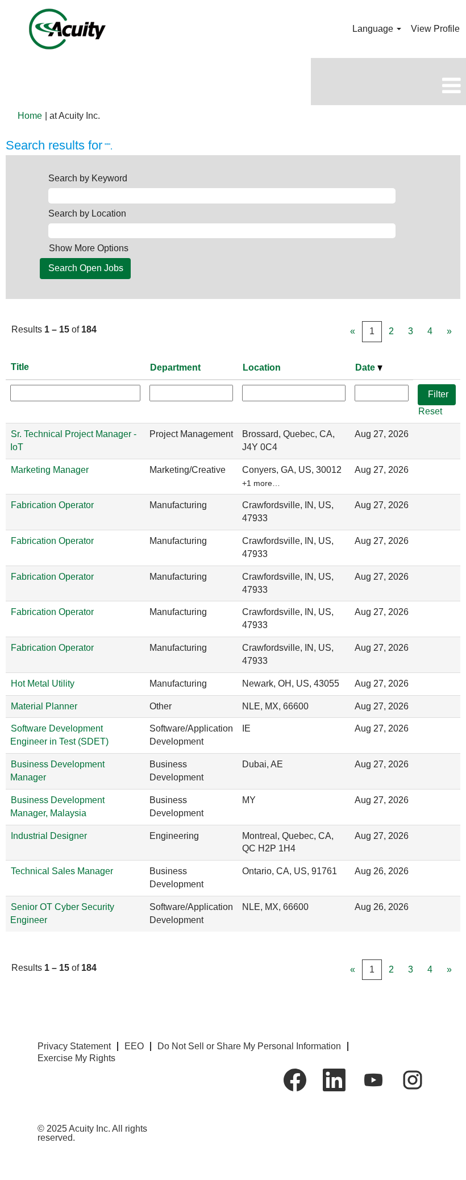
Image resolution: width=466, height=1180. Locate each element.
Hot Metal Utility (42, 683)
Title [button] (20, 367)
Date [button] (366, 367)
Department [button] (175, 367)
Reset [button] (430, 411)
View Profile (435, 29)
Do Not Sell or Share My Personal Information (249, 1046)
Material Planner (44, 706)
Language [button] (374, 29)
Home (30, 116)
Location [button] (262, 367)
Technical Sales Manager (62, 871)
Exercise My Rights (76, 1058)
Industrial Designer (49, 836)
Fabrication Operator (52, 505)
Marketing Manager (50, 470)
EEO (134, 1046)
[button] (388, 85)
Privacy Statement (74, 1046)
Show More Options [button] (88, 248)
